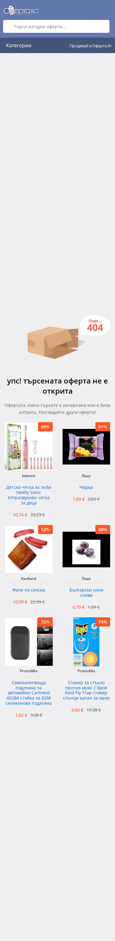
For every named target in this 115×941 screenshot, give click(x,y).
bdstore (28, 476)
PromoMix (28, 671)
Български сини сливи (86, 593)
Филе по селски (28, 590)
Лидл (86, 476)
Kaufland (28, 579)
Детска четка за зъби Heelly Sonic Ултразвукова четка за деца (28, 495)
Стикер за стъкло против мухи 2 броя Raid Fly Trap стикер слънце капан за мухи (86, 690)
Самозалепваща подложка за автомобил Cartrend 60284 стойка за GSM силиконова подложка (29, 693)
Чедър (86, 487)
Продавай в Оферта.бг (91, 45)
